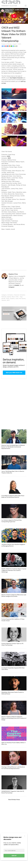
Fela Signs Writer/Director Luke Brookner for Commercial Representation (13, 767)
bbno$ (3, 298)
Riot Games (22, 298)
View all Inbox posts (14, 799)
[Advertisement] (14, 253)
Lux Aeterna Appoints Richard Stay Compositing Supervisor (11, 520)
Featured (3, 296)
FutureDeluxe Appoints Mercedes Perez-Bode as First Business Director (13, 496)
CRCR (8, 156)
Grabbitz (12, 298)
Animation (10, 295)
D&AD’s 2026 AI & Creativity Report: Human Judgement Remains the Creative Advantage (13, 570)
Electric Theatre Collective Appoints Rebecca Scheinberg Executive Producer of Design (13, 718)
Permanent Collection (9, 5)
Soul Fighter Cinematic (16, 78)
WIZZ (9, 158)
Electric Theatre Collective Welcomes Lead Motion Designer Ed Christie (13, 595)
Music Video (15, 296)
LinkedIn (16, 285)
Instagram (11, 287)
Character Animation (19, 295)
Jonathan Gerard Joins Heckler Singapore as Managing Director (13, 545)
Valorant (3, 300)
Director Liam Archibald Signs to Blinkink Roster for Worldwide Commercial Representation (13, 447)
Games (9, 296)
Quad (16, 298)
